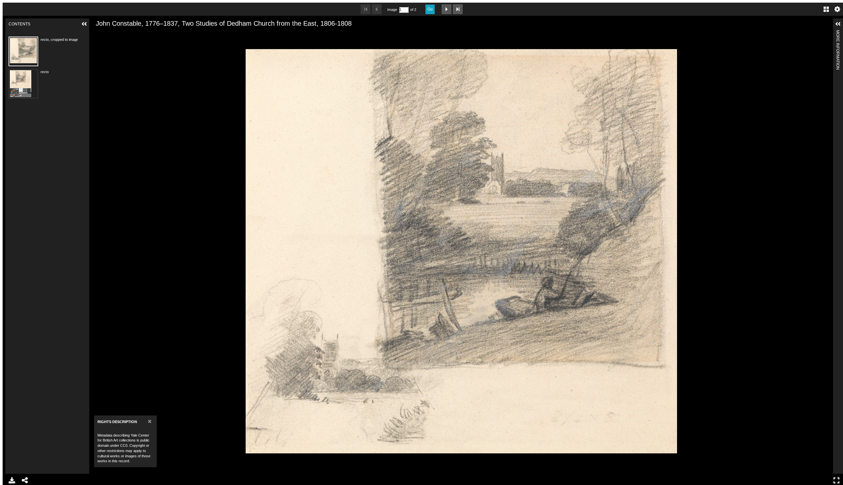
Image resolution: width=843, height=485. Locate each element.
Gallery (826, 9)
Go (430, 9)
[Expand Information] (838, 24)
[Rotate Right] (119, 34)
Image (392, 10)
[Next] (825, 251)
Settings (837, 9)
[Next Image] (446, 9)
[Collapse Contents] (84, 24)
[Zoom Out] (108, 34)
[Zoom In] (97, 34)
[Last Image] (457, 9)
